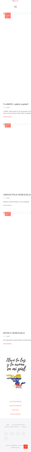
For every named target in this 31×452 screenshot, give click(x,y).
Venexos (8, 445)
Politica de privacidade (18, 424)
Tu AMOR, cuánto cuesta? (16, 104)
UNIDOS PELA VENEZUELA (17, 194)
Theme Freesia (21, 445)
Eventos (24, 426)
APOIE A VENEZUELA (14, 333)
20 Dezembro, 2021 (7, 15)
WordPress (17, 447)
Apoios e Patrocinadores (12, 426)
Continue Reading (7, 116)
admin (8, 107)
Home (7, 424)
